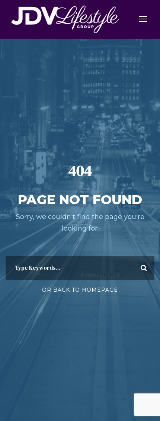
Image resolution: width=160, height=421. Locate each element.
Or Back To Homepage (80, 290)
